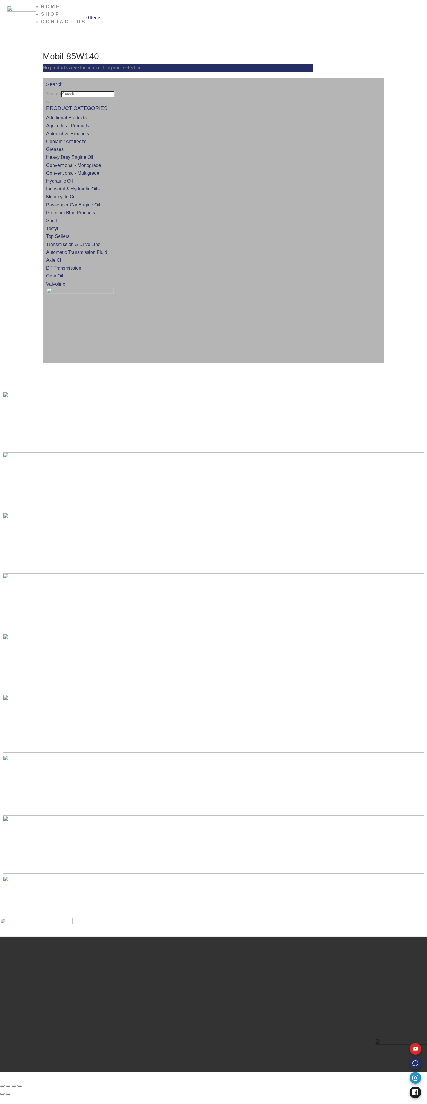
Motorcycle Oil (61, 196)
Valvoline (55, 284)
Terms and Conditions (71, 992)
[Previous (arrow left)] (2, 1094)
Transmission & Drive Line (73, 244)
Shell (51, 220)
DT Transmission (63, 268)
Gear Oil (54, 275)
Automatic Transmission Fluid (76, 252)
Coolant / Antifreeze (66, 141)
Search (53, 93)
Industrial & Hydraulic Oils (73, 188)
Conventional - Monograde (73, 165)
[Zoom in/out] (2, 1086)
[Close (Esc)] (19, 1086)
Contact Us (63, 21)
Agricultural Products (67, 125)
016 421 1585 (63, 1010)
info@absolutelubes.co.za (76, 1025)
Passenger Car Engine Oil (73, 204)
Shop (50, 14)
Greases (55, 149)
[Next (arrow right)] (8, 1094)
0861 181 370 (63, 1018)
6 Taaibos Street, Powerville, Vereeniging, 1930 (98, 1034)
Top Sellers (57, 236)
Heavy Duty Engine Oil (69, 157)
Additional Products (66, 117)
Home (51, 6)
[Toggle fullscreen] (8, 1086)
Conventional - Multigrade (72, 173)
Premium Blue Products (70, 212)
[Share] (14, 1086)
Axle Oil (54, 260)
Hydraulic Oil (59, 181)
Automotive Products (67, 133)
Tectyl (52, 228)
